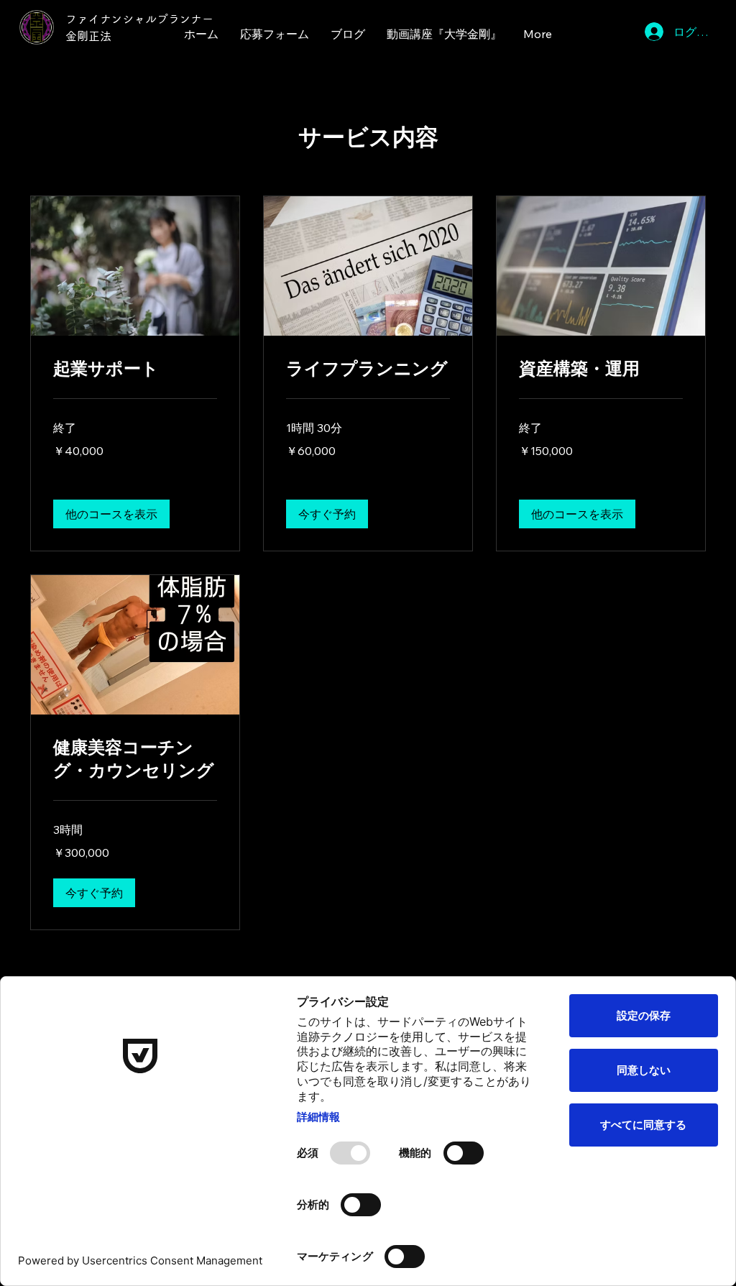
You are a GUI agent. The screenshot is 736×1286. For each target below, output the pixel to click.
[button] (111, 514)
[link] (135, 369)
